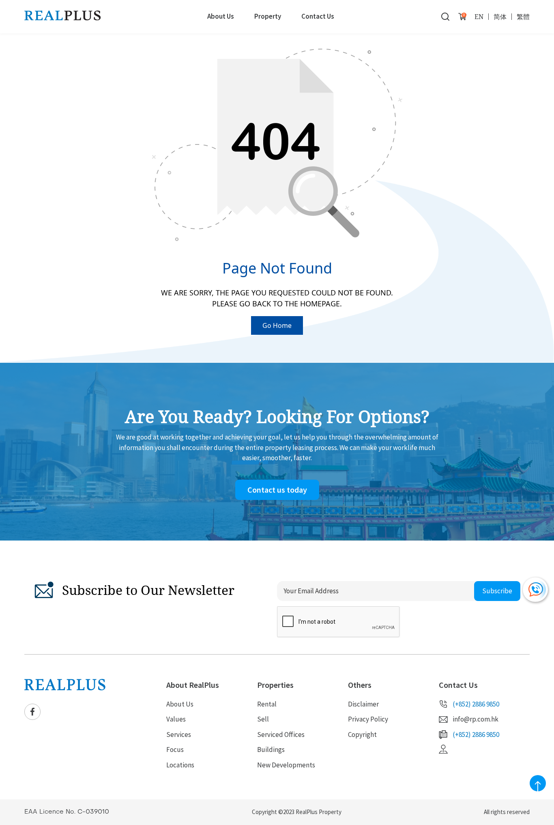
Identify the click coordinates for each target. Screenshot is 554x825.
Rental (267, 704)
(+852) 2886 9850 (476, 704)
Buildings (271, 749)
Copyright (362, 734)
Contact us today (277, 490)
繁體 (523, 16)
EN (479, 16)
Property (267, 16)
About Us (220, 16)
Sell (263, 719)
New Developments (286, 764)
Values (176, 719)
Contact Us (317, 16)
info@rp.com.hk (475, 719)
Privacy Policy (368, 719)
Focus (175, 749)
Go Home (277, 325)
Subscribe (497, 590)
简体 (500, 16)
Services (178, 734)
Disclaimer (363, 704)
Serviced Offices (281, 734)
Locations (180, 764)
